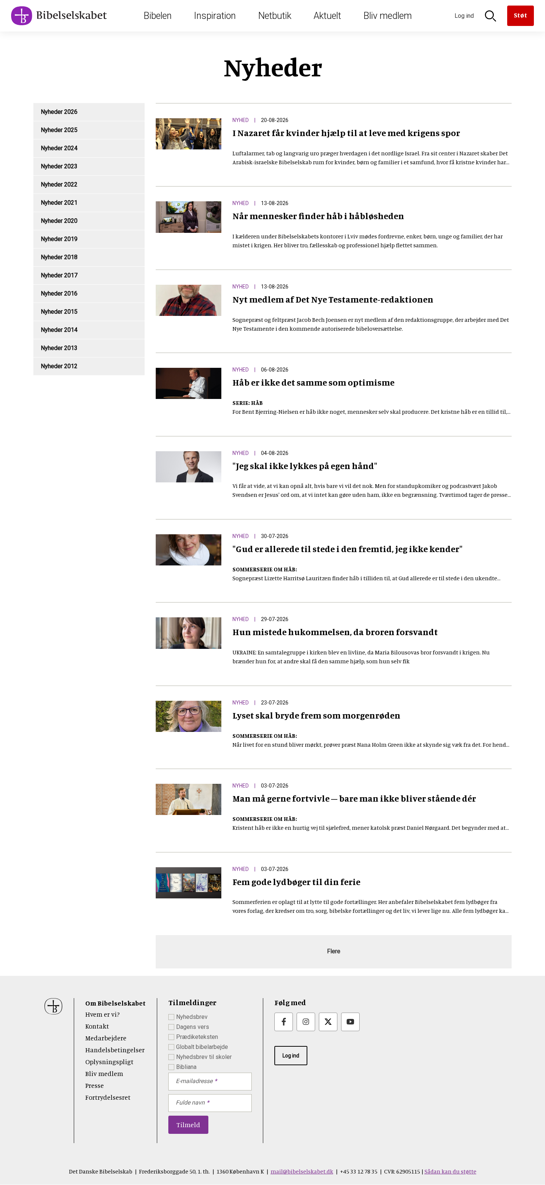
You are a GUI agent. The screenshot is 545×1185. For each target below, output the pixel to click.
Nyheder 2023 (59, 166)
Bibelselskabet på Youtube (350, 1022)
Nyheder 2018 (59, 257)
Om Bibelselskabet (115, 1003)
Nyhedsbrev (192, 1016)
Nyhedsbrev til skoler (204, 1056)
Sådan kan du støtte (450, 1171)
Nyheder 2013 (59, 347)
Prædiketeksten (197, 1036)
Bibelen (157, 15)
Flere (333, 951)
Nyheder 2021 (59, 202)
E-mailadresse (194, 1081)
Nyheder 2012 (59, 366)
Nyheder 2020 (59, 220)
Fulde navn (190, 1102)
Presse (94, 1085)
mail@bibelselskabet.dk (302, 1171)
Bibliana (186, 1066)
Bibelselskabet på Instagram (306, 1022)
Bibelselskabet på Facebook (283, 1022)
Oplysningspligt (109, 1061)
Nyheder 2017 (59, 275)
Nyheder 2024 (59, 148)
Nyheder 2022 (59, 184)
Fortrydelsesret (108, 1097)
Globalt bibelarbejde (202, 1046)
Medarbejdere (105, 1038)
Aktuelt (327, 15)
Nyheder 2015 (59, 311)
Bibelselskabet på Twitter (328, 1022)
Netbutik (274, 15)
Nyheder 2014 (59, 329)
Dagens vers (192, 1026)
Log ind (291, 1056)
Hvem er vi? (102, 1014)
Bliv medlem (387, 15)
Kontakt (97, 1026)
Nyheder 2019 (59, 238)
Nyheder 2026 (59, 111)
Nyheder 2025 (59, 129)
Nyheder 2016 (59, 293)
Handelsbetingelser (115, 1050)
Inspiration (215, 15)
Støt (520, 15)
